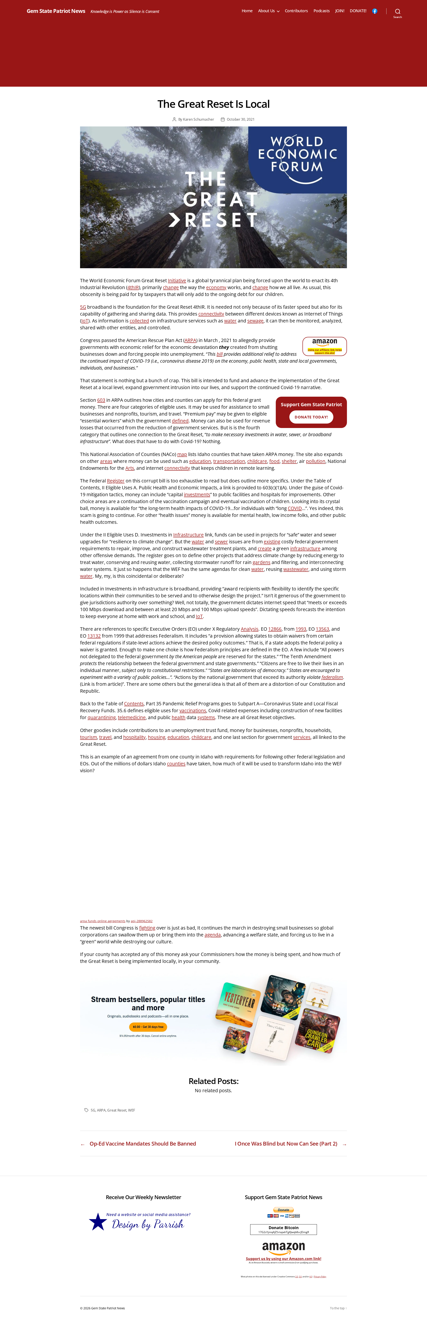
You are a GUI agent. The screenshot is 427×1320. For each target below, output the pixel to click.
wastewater (295, 569)
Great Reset (116, 1110)
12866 (275, 629)
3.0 (300, 1276)
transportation (229, 461)
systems (206, 717)
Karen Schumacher (198, 119)
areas (106, 461)
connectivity (211, 314)
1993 (301, 629)
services (301, 737)
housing (156, 737)
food (274, 461)
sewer (221, 541)
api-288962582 (142, 921)
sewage (255, 321)
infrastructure (305, 548)
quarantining (102, 717)
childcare (257, 461)
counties (176, 763)
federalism (332, 677)
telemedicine (132, 717)
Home (247, 10)
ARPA (190, 340)
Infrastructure (188, 535)
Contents (134, 703)
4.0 (310, 1276)
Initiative (177, 280)
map (182, 454)
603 (101, 400)
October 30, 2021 (241, 119)
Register (116, 481)
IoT (84, 321)
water (230, 321)
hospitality (134, 737)
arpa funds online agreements (102, 921)
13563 (322, 629)
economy (216, 287)
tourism (88, 737)
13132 (94, 636)
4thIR (133, 287)
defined (180, 421)
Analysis (249, 629)
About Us (266, 10)
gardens (261, 562)
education (200, 461)
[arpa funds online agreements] (213, 846)
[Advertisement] (213, 55)
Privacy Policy (320, 1276)
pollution (315, 461)
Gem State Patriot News (56, 11)
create (265, 548)
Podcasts (322, 10)
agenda (213, 935)
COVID (295, 508)
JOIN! (339, 10)
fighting (147, 928)
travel (105, 737)
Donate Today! (311, 417)
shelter (289, 461)
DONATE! (358, 10)
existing (272, 541)
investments (197, 494)
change (171, 287)
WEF (131, 1110)
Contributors (296, 10)
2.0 (296, 1276)
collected (139, 321)
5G (83, 307)
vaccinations (192, 710)
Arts (129, 468)
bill (220, 354)
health (178, 717)
